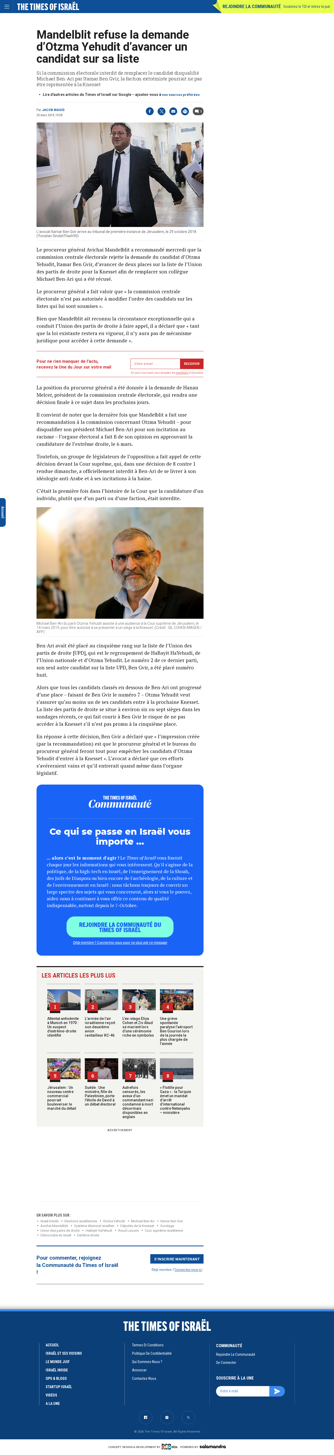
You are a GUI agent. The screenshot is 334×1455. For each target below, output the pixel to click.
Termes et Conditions (148, 1345)
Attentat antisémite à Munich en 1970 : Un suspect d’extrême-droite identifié (63, 1026)
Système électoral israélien (94, 1226)
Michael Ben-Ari (142, 1221)
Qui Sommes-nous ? (147, 1362)
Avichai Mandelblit (54, 1226)
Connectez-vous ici (188, 1269)
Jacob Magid (53, 110)
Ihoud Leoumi (128, 1230)
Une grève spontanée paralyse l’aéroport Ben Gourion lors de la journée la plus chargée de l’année (176, 1031)
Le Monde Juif (58, 1362)
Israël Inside (49, 1221)
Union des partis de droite (60, 1230)
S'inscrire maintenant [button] (177, 1259)
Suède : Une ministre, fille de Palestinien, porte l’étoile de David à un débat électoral (100, 1095)
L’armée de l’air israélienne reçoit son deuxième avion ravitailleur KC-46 (100, 1026)
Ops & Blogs (56, 1378)
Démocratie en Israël (55, 1235)
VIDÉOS (51, 1395)
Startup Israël (59, 1387)
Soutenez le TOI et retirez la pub (306, 6)
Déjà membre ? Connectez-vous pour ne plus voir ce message (120, 942)
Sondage (167, 1226)
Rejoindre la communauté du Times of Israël (120, 926)
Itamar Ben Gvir (171, 1221)
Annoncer (139, 1370)
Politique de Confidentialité (152, 1353)
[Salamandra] (213, 1446)
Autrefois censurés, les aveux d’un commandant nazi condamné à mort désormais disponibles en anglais (137, 1102)
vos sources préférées (181, 95)
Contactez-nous (144, 1378)
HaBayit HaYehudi (99, 1230)
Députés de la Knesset (137, 1226)
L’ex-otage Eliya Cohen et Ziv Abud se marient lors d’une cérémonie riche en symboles (138, 1026)
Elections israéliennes (80, 1221)
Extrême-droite (88, 1235)
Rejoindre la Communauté (252, 6)
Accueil (52, 1345)
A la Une (53, 1403)
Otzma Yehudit (114, 1221)
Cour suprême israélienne (164, 1230)
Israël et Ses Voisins (64, 1353)
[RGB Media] (170, 1447)
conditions (182, 372)
